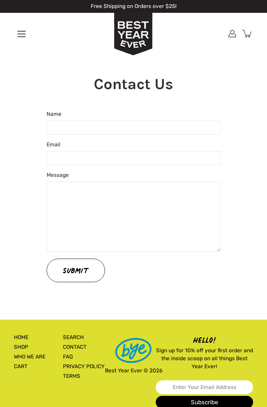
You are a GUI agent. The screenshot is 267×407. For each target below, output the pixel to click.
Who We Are (30, 357)
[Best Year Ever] (133, 34)
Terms (71, 376)
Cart (20, 366)
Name (54, 114)
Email (53, 144)
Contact (75, 347)
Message (58, 175)
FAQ (68, 357)
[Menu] (21, 34)
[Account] (232, 33)
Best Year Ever (123, 370)
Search (73, 337)
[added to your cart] (247, 33)
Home (21, 337)
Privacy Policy (84, 366)
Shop (21, 347)
